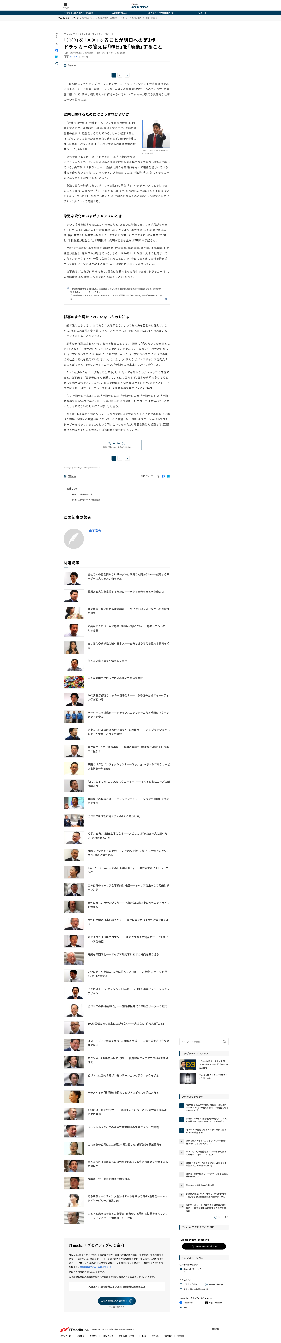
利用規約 (215, 1328)
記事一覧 (202, 12)
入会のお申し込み (120, 12)
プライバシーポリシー (127, 1336)
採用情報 (168, 1336)
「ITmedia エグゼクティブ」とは (78, 12)
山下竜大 (95, 531)
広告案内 (93, 1336)
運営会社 (155, 1336)
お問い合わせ (107, 1336)
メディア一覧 (65, 1336)
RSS (144, 1336)
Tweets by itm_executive (194, 1239)
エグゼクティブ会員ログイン (161, 12)
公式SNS (80, 1336)
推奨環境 (180, 1336)
